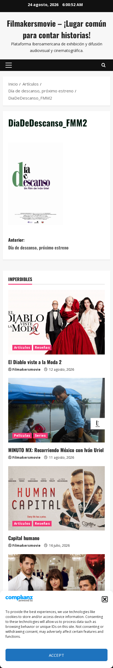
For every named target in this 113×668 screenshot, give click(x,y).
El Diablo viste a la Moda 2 (34, 361)
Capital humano (23, 537)
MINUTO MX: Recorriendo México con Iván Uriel (56, 449)
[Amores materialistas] (56, 586)
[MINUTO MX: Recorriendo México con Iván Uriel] (56, 410)
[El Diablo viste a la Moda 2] (56, 322)
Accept (56, 655)
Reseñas (42, 347)
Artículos (22, 347)
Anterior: (38, 244)
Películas (22, 435)
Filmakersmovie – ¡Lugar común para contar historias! (56, 29)
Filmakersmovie (26, 369)
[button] (105, 599)
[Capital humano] (56, 498)
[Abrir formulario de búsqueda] (103, 65)
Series (40, 435)
